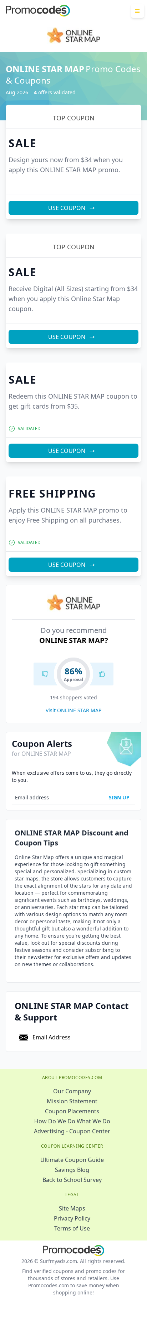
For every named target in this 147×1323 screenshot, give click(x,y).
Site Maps (72, 1208)
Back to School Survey (72, 1180)
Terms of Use (72, 1228)
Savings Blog (72, 1170)
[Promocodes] (38, 11)
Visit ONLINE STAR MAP (73, 710)
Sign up (119, 797)
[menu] (137, 11)
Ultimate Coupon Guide (72, 1160)
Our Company (72, 1091)
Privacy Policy (72, 1218)
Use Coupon (66, 208)
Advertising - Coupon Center (72, 1131)
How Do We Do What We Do (72, 1121)
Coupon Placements (72, 1111)
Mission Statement (72, 1101)
